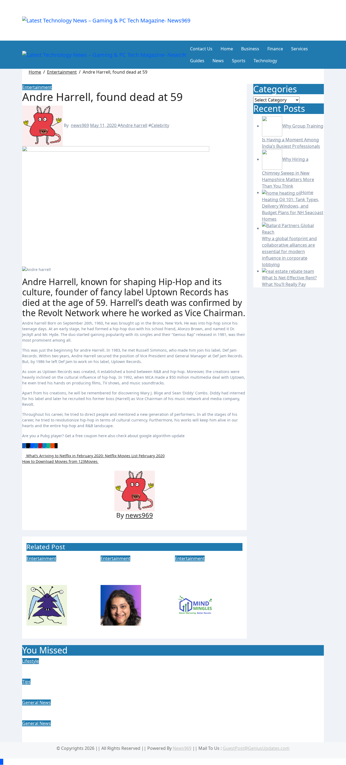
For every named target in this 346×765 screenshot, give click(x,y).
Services (299, 49)
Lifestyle (30, 661)
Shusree (150, 605)
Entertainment (37, 87)
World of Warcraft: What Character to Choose (54, 573)
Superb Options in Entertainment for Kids (203, 573)
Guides (197, 61)
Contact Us (201, 49)
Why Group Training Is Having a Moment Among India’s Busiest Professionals (140, 667)
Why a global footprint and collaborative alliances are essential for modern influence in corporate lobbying (170, 734)
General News (36, 702)
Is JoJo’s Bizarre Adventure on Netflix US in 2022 (132, 573)
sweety (74, 605)
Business (250, 49)
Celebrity (160, 125)
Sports (238, 61)
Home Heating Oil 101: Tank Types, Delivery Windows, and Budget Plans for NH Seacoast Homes (169, 709)
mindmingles (228, 605)
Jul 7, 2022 (185, 629)
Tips (26, 682)
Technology (265, 61)
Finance (275, 49)
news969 (80, 125)
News (218, 61)
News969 (182, 748)
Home (227, 49)
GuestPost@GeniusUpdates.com (256, 748)
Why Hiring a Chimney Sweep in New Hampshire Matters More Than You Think (142, 688)
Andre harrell (133, 125)
